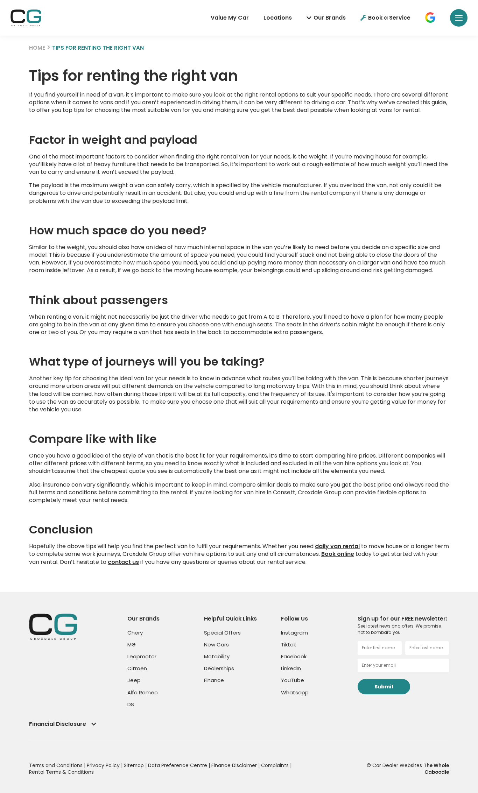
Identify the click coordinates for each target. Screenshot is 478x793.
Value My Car (230, 18)
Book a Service (389, 18)
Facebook (294, 656)
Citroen (137, 668)
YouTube (292, 680)
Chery (135, 632)
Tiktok (288, 644)
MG (131, 644)
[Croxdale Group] (25, 17)
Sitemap (134, 765)
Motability (217, 656)
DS (130, 704)
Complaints (275, 765)
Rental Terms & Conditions (61, 772)
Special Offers (222, 632)
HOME (37, 47)
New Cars (216, 644)
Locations (277, 18)
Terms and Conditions (56, 765)
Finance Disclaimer (234, 765)
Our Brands (330, 18)
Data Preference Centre (178, 765)
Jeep (134, 680)
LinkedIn (291, 668)
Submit (384, 686)
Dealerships (219, 668)
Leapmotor (141, 656)
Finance (214, 680)
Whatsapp (295, 692)
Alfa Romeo (142, 692)
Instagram (294, 632)
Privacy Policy (104, 765)
